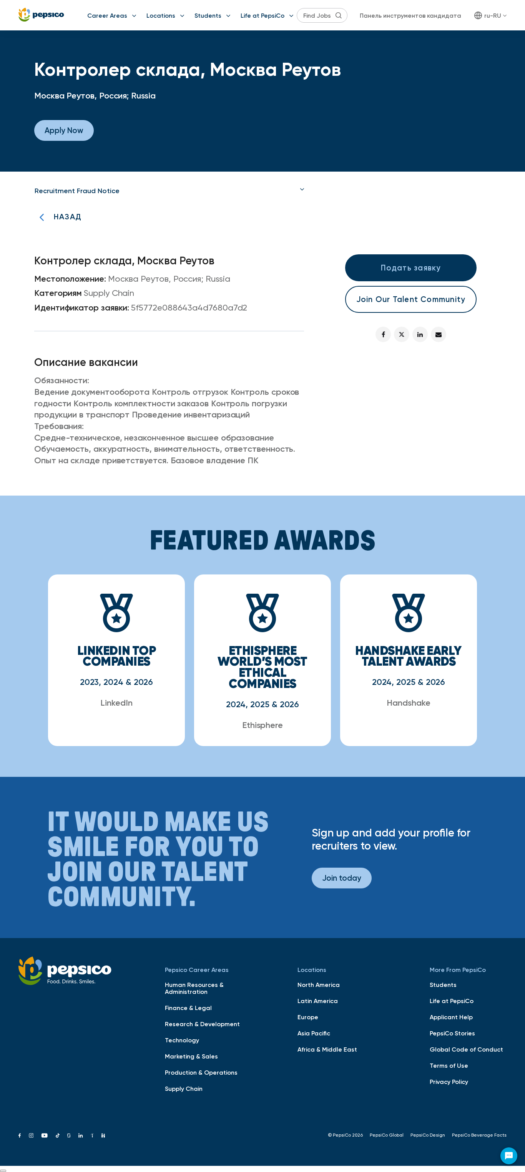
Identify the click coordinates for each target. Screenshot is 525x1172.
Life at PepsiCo (262, 15)
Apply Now (64, 130)
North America (318, 984)
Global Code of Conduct (466, 1049)
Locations (160, 15)
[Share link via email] (438, 334)
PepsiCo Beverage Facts (479, 1135)
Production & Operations (201, 1072)
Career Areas (107, 15)
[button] (169, 191)
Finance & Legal (188, 1007)
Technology (182, 1040)
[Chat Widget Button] (508, 1155)
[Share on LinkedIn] (420, 334)
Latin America (317, 1000)
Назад (67, 216)
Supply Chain (184, 1088)
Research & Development (202, 1023)
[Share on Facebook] (383, 334)
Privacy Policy (449, 1081)
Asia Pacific (313, 1033)
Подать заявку (411, 267)
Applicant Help (451, 1016)
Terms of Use (449, 1065)
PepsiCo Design (427, 1135)
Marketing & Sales (191, 1056)
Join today (341, 878)
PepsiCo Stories (452, 1033)
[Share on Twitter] (401, 334)
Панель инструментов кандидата (410, 15)
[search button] (338, 15)
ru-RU (492, 15)
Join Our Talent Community (410, 299)
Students (207, 15)
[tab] (169, 191)
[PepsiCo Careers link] (41, 15)
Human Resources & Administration (194, 988)
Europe (307, 1016)
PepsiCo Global (387, 1135)
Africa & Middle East (327, 1049)
